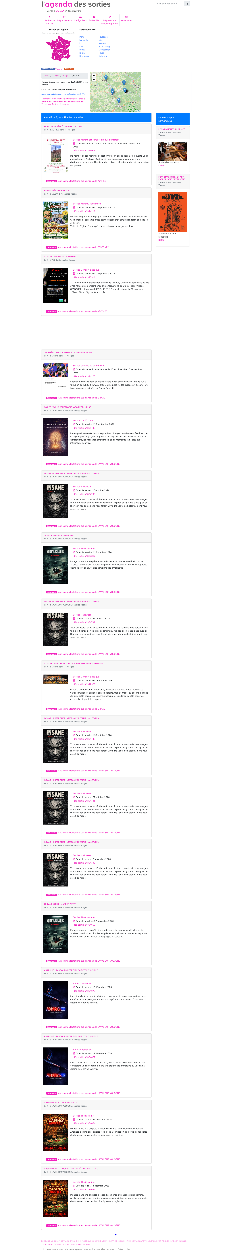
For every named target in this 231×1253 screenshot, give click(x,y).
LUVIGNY (79, 1244)
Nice (101, 40)
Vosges (66, 76)
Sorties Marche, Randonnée (87, 203)
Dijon (82, 53)
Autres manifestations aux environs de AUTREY (82, 181)
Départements (64, 20)
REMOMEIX (165, 1241)
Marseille (83, 40)
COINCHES (121, 1241)
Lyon (81, 43)
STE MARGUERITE (47, 1244)
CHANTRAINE (112, 1241)
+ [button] (94, 75)
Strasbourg (104, 46)
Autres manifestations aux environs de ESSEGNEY (83, 247)
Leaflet (138, 111)
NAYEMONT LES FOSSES (178, 1241)
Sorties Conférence (83, 420)
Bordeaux (84, 56)
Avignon (103, 56)
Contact (111, 1249)
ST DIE (128, 1241)
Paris (81, 36)
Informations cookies (94, 1249)
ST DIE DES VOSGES (68, 1244)
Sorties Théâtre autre (84, 548)
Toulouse (103, 36)
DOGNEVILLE (45, 1241)
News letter (126, 20)
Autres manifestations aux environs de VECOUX (82, 311)
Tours (101, 53)
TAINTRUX (58, 1244)
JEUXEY (104, 1241)
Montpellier (104, 49)
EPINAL (72, 1241)
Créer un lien (124, 1249)
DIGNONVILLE (96, 1241)
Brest (82, 49)
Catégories (79, 20)
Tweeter (59, 69)
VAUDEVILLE (86, 1241)
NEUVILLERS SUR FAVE (139, 1241)
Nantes (102, 43)
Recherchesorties (50, 22)
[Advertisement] (154, 47)
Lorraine (56, 76)
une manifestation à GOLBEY (63, 94)
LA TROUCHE (87, 1244)
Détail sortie (51, 181)
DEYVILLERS (65, 1241)
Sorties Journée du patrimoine (88, 365)
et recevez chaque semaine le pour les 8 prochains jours (63, 101)
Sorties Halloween (82, 486)
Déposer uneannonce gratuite (109, 22)
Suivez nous (49, 69)
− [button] (94, 79)
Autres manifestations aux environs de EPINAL (81, 397)
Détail (161, 165)
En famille (94, 20)
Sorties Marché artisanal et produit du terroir (96, 139)
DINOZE (78, 1241)
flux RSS (69, 69)
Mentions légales (73, 1249)
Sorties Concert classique (86, 269)
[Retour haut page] (115, 1234)
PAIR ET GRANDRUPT (154, 1241)
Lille (81, 46)
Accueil (46, 76)
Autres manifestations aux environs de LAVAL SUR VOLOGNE (89, 464)
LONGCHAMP (55, 1241)
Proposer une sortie (53, 1249)
